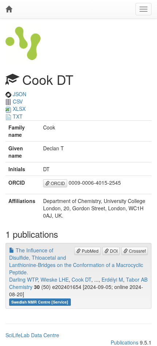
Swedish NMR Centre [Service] (39, 302)
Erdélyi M (112, 279)
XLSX (18, 108)
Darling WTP (23, 279)
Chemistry (20, 286)
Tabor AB (137, 279)
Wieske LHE (55, 279)
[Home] (9, 9)
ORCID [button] (57, 183)
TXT (17, 116)
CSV (17, 101)
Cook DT (81, 279)
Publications (124, 342)
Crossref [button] (137, 251)
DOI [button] (113, 251)
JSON (18, 94)
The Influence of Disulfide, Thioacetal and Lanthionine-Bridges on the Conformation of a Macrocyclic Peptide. (76, 261)
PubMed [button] (90, 251)
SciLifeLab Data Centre (32, 335)
